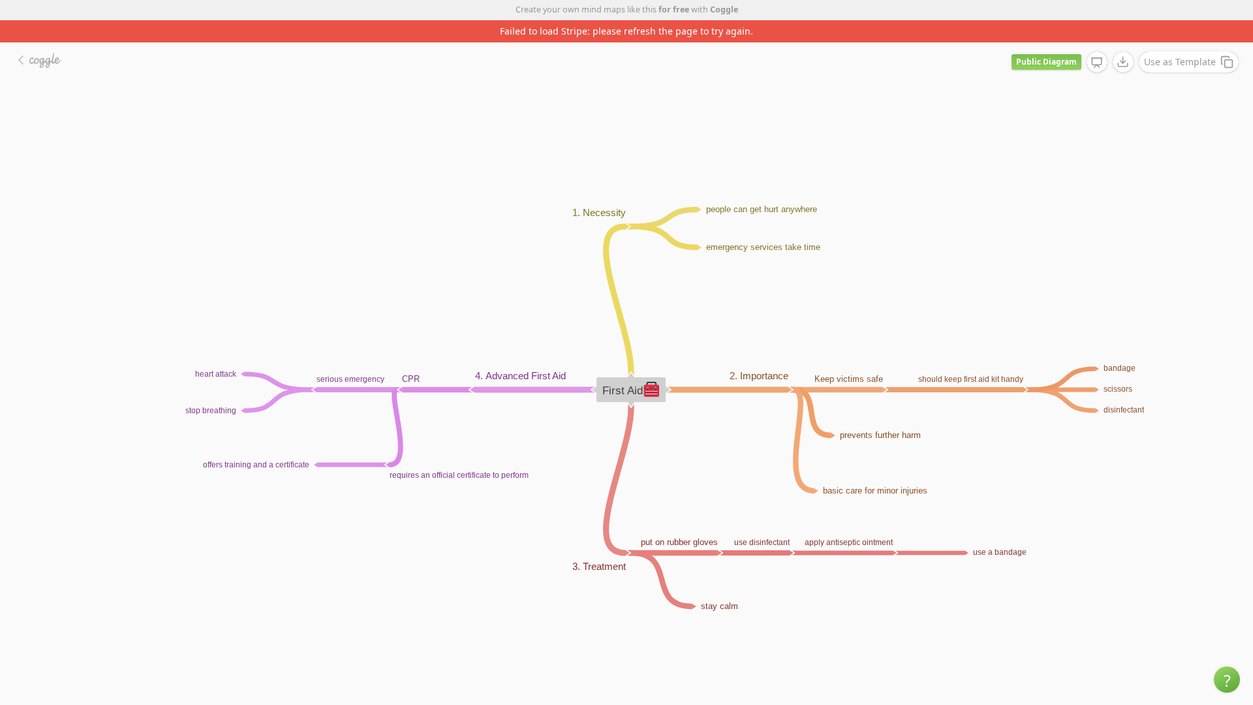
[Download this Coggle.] (1123, 62)
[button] (1227, 679)
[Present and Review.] (1097, 62)
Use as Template (1180, 61)
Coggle (724, 9)
